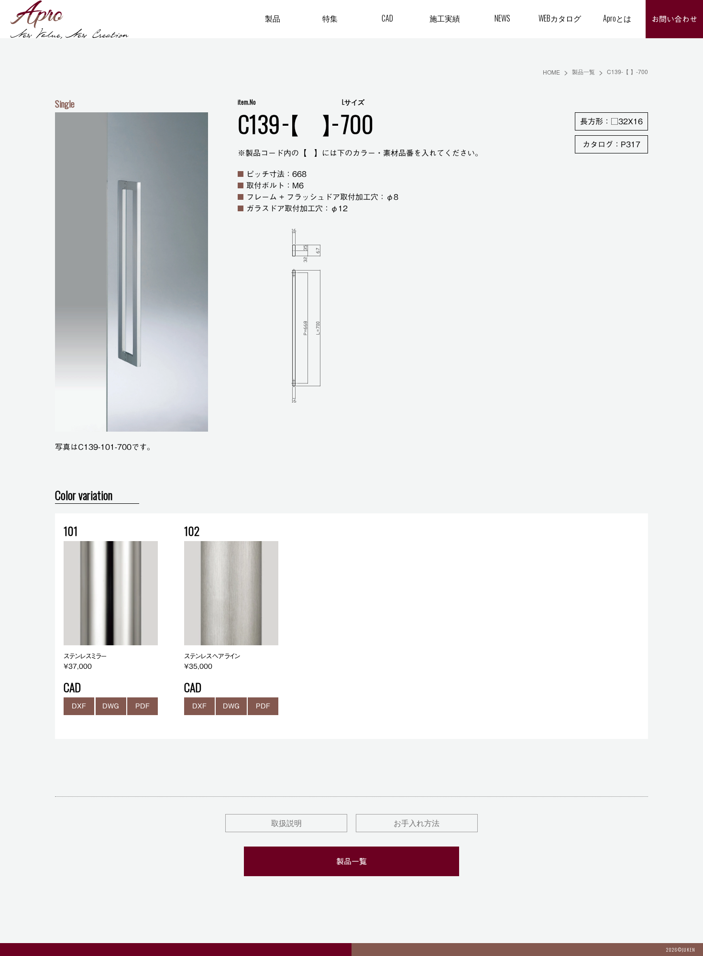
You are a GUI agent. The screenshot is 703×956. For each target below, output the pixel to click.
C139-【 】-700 (627, 71)
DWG (110, 706)
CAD (387, 18)
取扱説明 (286, 822)
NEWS (502, 18)
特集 (330, 18)
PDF (142, 706)
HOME (551, 72)
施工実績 (444, 18)
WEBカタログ (559, 18)
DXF (79, 706)
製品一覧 (583, 71)
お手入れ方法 (416, 822)
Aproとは (617, 18)
